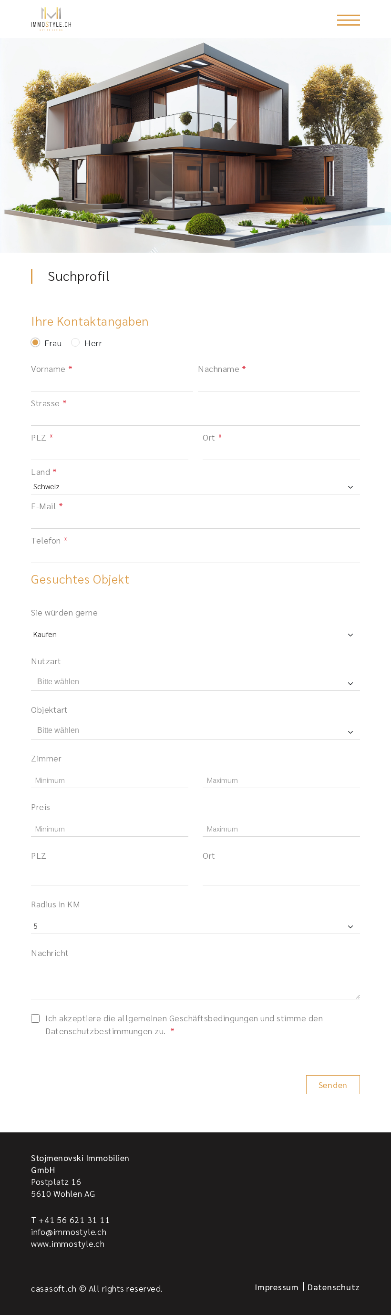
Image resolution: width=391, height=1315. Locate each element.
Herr (93, 343)
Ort (209, 436)
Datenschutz (334, 1286)
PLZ (39, 436)
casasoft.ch (54, 1288)
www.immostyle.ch (68, 1243)
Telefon (46, 539)
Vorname (48, 368)
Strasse (45, 402)
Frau (53, 343)
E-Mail (43, 505)
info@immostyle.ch (69, 1231)
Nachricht (50, 952)
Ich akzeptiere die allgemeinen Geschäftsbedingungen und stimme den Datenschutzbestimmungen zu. (184, 1024)
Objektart (49, 709)
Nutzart (46, 660)
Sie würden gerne (64, 611)
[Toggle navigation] (348, 20)
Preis (41, 806)
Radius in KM (55, 903)
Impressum (277, 1286)
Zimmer (46, 757)
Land (40, 471)
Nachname (218, 368)
